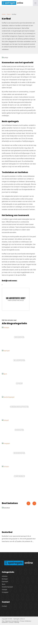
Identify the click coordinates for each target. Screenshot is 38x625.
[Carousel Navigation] (31, 504)
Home (3, 14)
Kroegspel (5, 592)
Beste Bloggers (7, 285)
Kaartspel (5, 582)
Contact (4, 606)
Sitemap (16, 622)
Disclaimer (5, 622)
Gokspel (4, 590)
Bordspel (5, 579)
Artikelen (4, 576)
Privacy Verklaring (25, 621)
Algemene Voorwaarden (12, 621)
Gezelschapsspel (7, 587)
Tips (3, 621)
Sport (8, 14)
